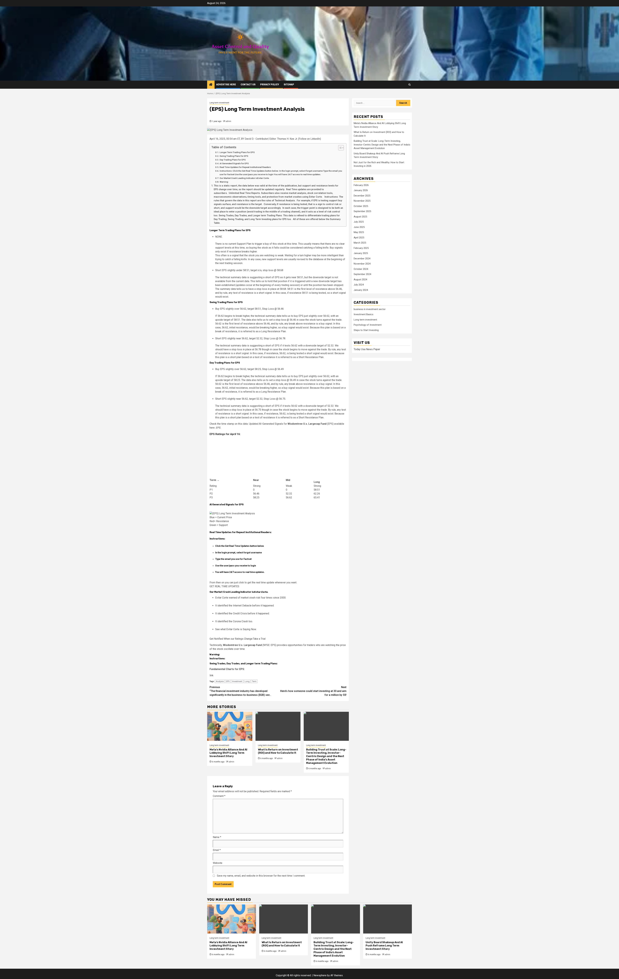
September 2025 (362, 211)
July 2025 (359, 221)
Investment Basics (363, 314)
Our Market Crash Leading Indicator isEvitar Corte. (245, 178)
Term (254, 681)
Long (247, 681)
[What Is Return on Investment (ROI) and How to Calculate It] (278, 726)
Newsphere (319, 975)
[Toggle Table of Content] (339, 147)
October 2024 (361, 269)
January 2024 (361, 290)
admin (228, 121)
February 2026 (361, 185)
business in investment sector (370, 309)
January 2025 (361, 253)
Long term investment (219, 103)
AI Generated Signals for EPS (234, 163)
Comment (219, 796)
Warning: (224, 181)
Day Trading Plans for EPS (233, 159)
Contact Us (248, 84)
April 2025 (359, 237)
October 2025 (361, 206)
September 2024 (362, 274)
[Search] (410, 84)
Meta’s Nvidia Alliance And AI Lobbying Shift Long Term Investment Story (228, 753)
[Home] (211, 85)
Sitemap (289, 84)
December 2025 (362, 195)
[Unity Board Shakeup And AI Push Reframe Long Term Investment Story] (387, 919)
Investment (237, 681)
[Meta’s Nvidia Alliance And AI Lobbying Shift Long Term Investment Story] (229, 726)
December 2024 (362, 258)
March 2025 (360, 242)
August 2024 (360, 279)
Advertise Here (226, 84)
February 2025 (361, 248)
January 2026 (361, 190)
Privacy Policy (269, 84)
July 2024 (359, 284)
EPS (228, 681)
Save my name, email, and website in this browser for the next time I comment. (261, 875)
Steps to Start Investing (366, 330)
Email (217, 850)
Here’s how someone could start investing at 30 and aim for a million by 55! (313, 691)
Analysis (220, 681)
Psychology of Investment (368, 325)
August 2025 (360, 216)
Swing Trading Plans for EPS (234, 156)
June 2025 (359, 227)
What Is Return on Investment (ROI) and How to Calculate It (278, 751)
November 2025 (362, 201)
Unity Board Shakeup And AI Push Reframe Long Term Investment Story (384, 946)
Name (217, 837)
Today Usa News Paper (367, 349)
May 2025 (359, 232)
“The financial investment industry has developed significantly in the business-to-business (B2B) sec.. (240, 691)
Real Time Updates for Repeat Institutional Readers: (245, 167)
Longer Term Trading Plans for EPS (237, 152)
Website (217, 862)
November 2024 (362, 263)
